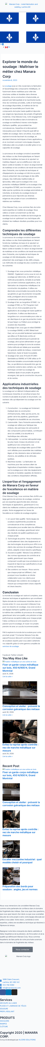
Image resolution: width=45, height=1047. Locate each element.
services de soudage (11, 646)
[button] (22, 11)
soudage (8, 86)
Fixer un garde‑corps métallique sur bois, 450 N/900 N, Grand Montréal (20, 667)
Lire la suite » (8, 676)
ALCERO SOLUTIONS (27, 1040)
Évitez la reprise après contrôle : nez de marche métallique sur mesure (21, 747)
